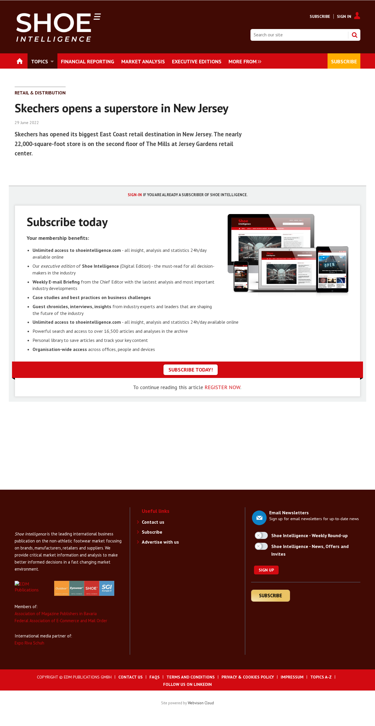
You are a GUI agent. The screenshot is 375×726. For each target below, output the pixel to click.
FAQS (154, 677)
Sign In (344, 16)
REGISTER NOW (222, 387)
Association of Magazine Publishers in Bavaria (56, 613)
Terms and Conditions (190, 677)
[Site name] (38, 527)
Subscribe (320, 16)
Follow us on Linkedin (187, 684)
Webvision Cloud (201, 702)
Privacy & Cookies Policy (247, 677)
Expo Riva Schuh (29, 643)
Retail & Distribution (40, 93)
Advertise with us (160, 542)
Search (354, 35)
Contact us (153, 522)
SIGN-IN (135, 194)
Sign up (266, 570)
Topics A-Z (321, 677)
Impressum (292, 677)
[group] (243, 61)
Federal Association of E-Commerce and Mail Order (61, 620)
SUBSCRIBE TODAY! (190, 369)
